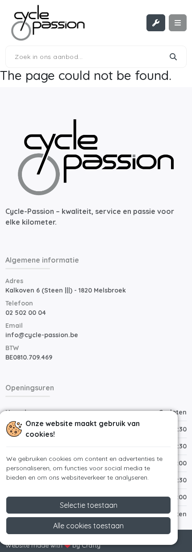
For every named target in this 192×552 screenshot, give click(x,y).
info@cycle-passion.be (41, 335)
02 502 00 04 (25, 313)
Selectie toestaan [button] (88, 505)
